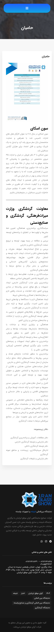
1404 (48, 593)
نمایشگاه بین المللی (42, 598)
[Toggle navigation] (27, 8)
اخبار (23, 593)
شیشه (15, 593)
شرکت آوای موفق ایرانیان (30, 627)
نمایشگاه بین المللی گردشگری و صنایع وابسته (32, 602)
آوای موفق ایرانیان (35, 593)
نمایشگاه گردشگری (42, 607)
